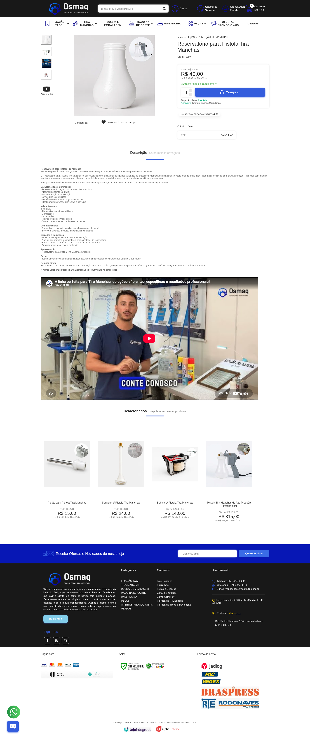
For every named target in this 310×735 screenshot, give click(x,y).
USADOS (126, 608)
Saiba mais (56, 618)
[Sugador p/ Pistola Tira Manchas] (120, 475)
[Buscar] (164, 8)
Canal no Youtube (167, 593)
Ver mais (67, 514)
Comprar (233, 92)
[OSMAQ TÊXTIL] (68, 8)
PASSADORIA (129, 596)
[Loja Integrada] (137, 729)
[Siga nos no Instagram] (65, 640)
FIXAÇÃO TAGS (130, 581)
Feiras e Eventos (166, 589)
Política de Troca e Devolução (174, 604)
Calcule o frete (184, 126)
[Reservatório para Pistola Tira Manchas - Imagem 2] (46, 51)
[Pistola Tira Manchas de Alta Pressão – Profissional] (228, 477)
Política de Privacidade (170, 600)
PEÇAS (191, 37)
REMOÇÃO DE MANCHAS (213, 37)
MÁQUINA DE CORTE (133, 593)
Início (180, 37)
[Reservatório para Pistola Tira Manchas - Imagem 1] (46, 40)
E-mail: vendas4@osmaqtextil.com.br (237, 589)
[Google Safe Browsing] (155, 666)
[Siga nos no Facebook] (47, 640)
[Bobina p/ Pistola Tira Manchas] (174, 475)
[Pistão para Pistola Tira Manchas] (66, 475)
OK (227, 135)
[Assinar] (254, 553)
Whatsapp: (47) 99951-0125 (232, 585)
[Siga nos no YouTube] (56, 640)
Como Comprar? (166, 596)
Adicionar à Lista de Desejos (122, 122)
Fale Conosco (164, 581)
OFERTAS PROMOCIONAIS (137, 604)
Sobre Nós (163, 585)
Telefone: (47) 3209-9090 (230, 581)
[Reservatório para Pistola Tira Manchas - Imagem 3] (46, 63)
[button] (47, 90)
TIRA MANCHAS (130, 585)
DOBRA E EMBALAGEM (135, 589)
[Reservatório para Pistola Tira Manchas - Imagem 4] (46, 75)
